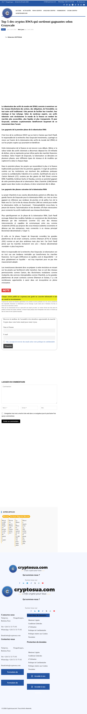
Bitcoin (6, 516)
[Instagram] (66, 4)
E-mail (5, 334)
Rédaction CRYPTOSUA (15, 37)
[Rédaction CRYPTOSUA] (3, 37)
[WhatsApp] (81, 4)
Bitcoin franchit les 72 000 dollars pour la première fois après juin (24, 532)
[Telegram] (72, 4)
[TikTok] (75, 4)
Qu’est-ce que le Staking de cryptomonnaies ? (11, 527)
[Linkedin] (69, 4)
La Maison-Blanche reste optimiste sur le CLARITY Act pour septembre (18, 533)
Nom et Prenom (8, 327)
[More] (83, 40)
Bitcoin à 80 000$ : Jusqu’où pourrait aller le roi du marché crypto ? (4, 531)
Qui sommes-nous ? (31, 575)
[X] (78, 4)
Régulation (21, 516)
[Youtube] (84, 4)
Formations (15, 516)
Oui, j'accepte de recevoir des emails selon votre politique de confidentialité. (30, 342)
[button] (80, 1)
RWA (3, 29)
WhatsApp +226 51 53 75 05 (66, 2)
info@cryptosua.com (50, 2)
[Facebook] (64, 4)
